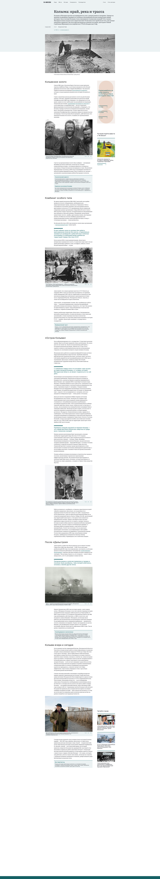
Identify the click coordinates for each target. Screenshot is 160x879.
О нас (104, 2)
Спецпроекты (73, 2)
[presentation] (88, 156)
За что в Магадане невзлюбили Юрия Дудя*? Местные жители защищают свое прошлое (106, 746)
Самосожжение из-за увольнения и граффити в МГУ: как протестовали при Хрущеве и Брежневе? (105, 765)
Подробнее (100, 164)
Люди (55, 2)
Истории (66, 2)
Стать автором (111, 2)
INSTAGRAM (101, 112)
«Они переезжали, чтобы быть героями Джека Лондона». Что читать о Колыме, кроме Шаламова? (106, 727)
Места (60, 2)
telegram (100, 107)
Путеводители (82, 2)
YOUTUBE (100, 117)
